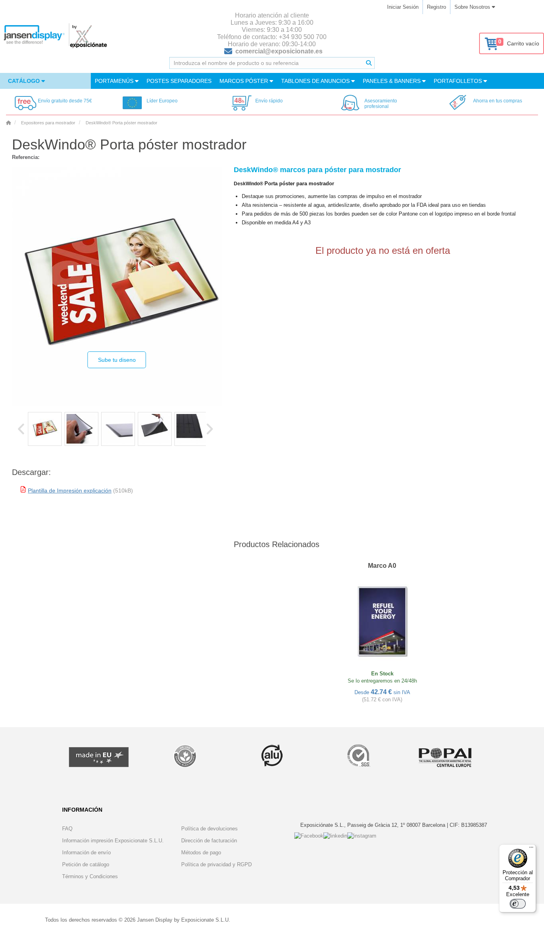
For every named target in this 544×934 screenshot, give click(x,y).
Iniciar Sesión (403, 7)
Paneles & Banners (392, 81)
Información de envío (86, 853)
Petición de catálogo (85, 864)
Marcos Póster (244, 81)
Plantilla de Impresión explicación (70, 490)
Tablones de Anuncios (316, 81)
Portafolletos (458, 81)
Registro (436, 7)
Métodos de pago (201, 853)
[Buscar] (369, 63)
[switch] (518, 903)
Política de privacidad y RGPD (216, 864)
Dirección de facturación (209, 841)
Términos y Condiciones (90, 876)
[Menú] (531, 849)
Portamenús (115, 81)
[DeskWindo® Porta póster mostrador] (45, 429)
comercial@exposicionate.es (279, 51)
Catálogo (24, 81)
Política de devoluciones (209, 829)
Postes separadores (179, 81)
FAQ (67, 829)
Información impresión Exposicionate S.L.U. (113, 841)
